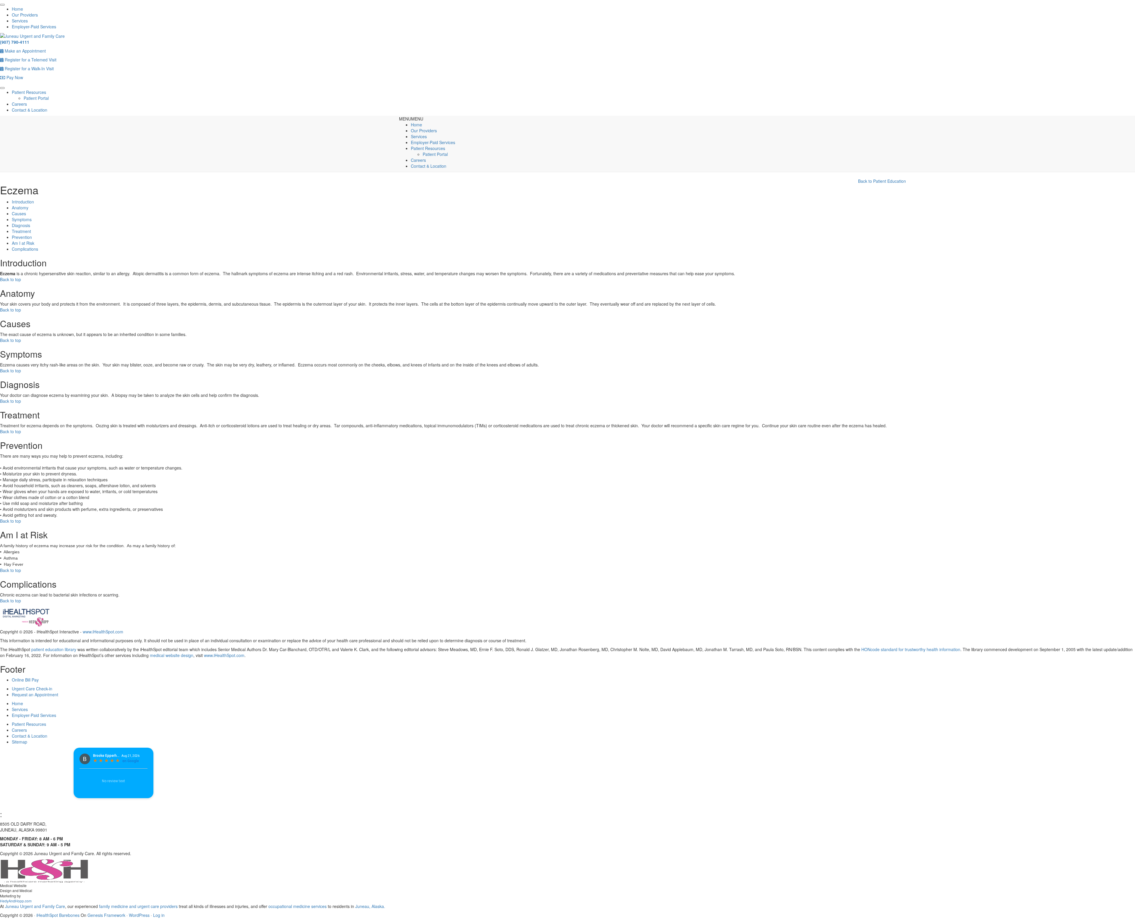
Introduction (23, 202)
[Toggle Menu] (2, 5)
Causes (19, 213)
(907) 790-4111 (14, 42)
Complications (25, 249)
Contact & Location (29, 110)
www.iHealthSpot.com (103, 632)
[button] (411, 119)
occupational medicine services (297, 906)
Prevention (22, 237)
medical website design (171, 655)
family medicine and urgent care (129, 906)
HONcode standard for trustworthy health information (910, 649)
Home (17, 9)
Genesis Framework (106, 915)
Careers (19, 104)
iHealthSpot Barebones (58, 915)
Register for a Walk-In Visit (29, 68)
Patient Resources (29, 92)
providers (169, 906)
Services (20, 21)
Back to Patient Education (882, 181)
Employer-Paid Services (34, 27)
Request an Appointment (35, 694)
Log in (159, 915)
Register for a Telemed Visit (30, 60)
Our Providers (25, 15)
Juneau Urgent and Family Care (34, 906)
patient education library (53, 649)
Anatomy (20, 208)
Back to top (10, 279)
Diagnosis (21, 225)
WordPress (139, 915)
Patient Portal (36, 98)
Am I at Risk (23, 243)
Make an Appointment (25, 51)
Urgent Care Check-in (32, 689)
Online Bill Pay (25, 680)
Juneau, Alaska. (369, 906)
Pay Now (14, 77)
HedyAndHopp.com (16, 900)
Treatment (21, 231)
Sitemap (19, 742)
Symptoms (22, 219)
